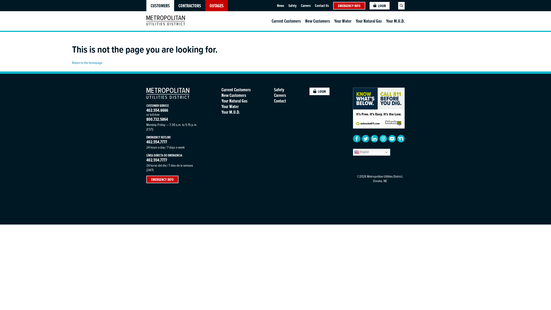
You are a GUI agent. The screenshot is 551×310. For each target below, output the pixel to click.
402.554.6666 (157, 110)
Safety (292, 5)
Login (382, 5)
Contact (280, 101)
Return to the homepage (87, 62)
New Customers (317, 21)
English (364, 151)
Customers (160, 5)
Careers (306, 5)
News (280, 5)
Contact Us (322, 5)
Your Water (342, 21)
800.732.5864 (157, 119)
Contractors (189, 5)
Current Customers (286, 21)
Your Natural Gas (369, 21)
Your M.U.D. (395, 21)
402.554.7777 (156, 142)
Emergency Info (349, 5)
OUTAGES (217, 5)
